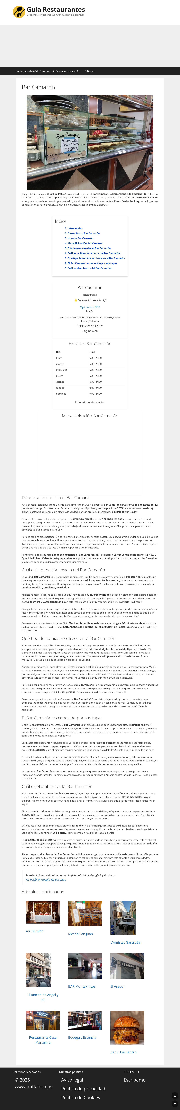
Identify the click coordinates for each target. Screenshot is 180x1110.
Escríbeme (134, 1080)
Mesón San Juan (80, 934)
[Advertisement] (90, 45)
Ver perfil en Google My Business (45, 879)
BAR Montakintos (81, 986)
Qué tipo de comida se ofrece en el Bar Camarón (96, 258)
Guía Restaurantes (56, 9)
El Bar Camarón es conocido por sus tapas (92, 263)
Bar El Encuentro (123, 1052)
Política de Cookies (80, 1097)
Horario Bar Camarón (80, 238)
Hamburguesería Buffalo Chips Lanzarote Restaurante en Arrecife (47, 71)
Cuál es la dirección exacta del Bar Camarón (94, 253)
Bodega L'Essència (82, 1037)
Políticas (89, 71)
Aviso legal (72, 1080)
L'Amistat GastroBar (126, 942)
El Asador (117, 986)
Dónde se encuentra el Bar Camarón (89, 248)
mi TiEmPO (34, 931)
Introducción (75, 228)
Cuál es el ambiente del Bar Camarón (90, 268)
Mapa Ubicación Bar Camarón (85, 243)
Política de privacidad (83, 1089)
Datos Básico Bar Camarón (84, 233)
